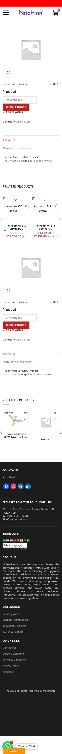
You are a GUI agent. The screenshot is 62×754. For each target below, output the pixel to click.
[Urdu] (28, 540)
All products (19, 84)
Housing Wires (11, 614)
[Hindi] (7, 540)
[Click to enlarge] (8, 72)
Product (46, 439)
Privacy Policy (11, 665)
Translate (23, 549)
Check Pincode (16, 107)
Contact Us (9, 648)
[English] (14, 540)
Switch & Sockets (13, 632)
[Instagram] (13, 486)
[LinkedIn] (28, 486)
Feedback (8, 671)
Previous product (51, 84)
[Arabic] (4, 540)
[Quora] (21, 486)
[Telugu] (24, 540)
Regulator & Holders (14, 626)
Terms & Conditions (15, 659)
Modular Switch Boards (16, 620)
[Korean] (21, 540)
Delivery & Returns (13, 653)
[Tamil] (11, 540)
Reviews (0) (9, 140)
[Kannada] (17, 540)
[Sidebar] (4, 230)
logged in (26, 161)
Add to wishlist (15, 112)
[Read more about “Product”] (55, 419)
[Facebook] (6, 486)
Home (6, 84)
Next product (57, 84)
